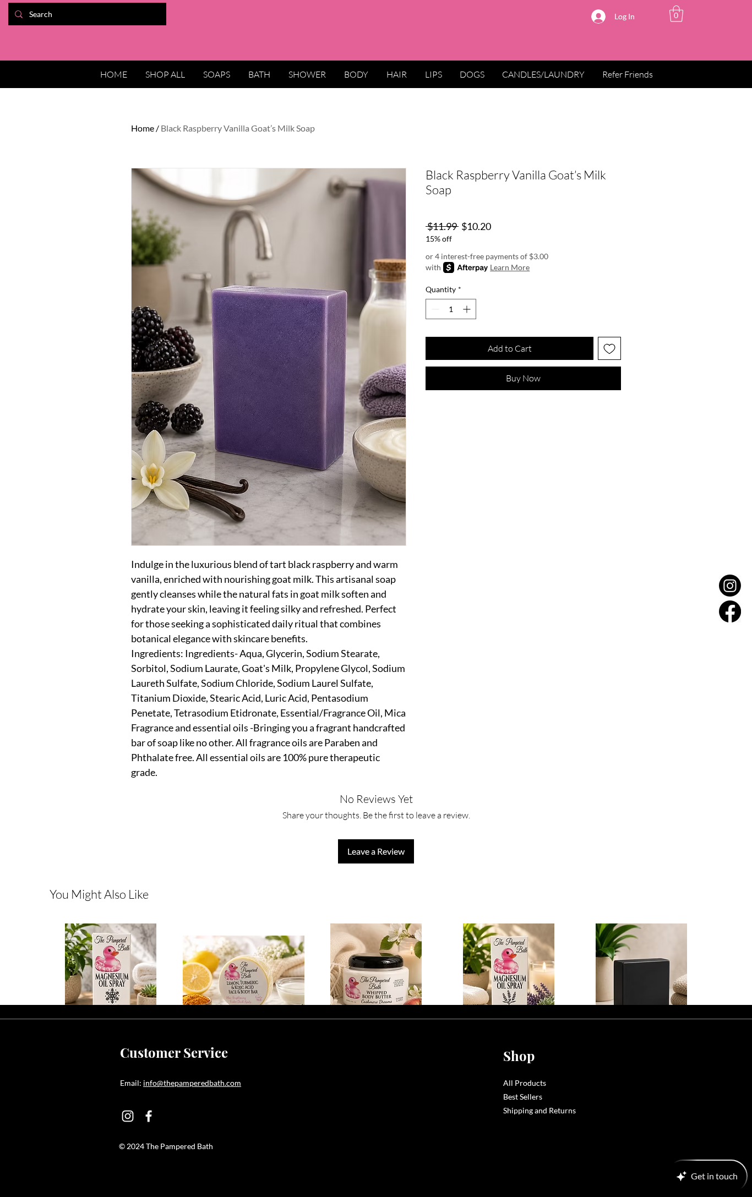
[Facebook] (730, 611)
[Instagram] (730, 586)
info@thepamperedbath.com (192, 1082)
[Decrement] (434, 309)
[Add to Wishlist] (609, 348)
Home (142, 128)
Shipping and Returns (539, 1110)
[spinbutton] (451, 309)
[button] (676, 14)
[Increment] (468, 309)
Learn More (510, 267)
